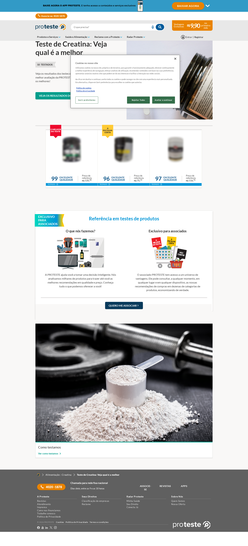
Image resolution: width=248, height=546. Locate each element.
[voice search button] (151, 27)
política (216, 537)
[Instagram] (55, 528)
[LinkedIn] (46, 528)
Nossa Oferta (178, 504)
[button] (57, 184)
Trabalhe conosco (46, 513)
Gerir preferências (86, 100)
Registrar (198, 37)
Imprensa (42, 507)
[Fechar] (175, 58)
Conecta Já (132, 507)
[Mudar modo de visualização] (124, 6)
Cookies (60, 522)
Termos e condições (99, 522)
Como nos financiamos (48, 510)
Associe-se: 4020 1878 (53, 16)
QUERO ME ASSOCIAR (123, 305)
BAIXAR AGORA (188, 5)
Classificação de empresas (95, 501)
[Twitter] (51, 528)
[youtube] (43, 528)
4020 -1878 (53, 487)
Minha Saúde (133, 501)
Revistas (41, 501)
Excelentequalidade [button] (66, 178)
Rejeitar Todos (138, 100)
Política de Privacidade (49, 516)
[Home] (38, 474)
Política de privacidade (85, 91)
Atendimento (44, 504)
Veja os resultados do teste (59, 95)
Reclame (86, 504)
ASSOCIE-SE (145, 488)
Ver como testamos (48, 453)
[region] (125, 81)
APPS (184, 486)
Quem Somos (178, 501)
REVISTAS (165, 486)
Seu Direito (132, 504)
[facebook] (38, 528)
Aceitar (7, 543)
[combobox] (117, 27)
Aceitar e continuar (163, 100)
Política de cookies (83, 88)
